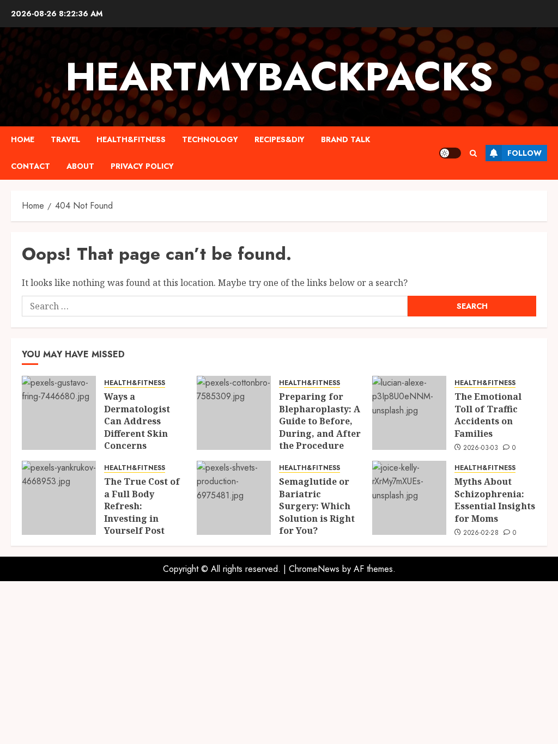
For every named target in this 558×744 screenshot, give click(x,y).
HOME (22, 139)
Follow (524, 153)
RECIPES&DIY (279, 139)
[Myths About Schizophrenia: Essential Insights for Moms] (409, 498)
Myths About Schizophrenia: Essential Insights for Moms (494, 499)
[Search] (473, 153)
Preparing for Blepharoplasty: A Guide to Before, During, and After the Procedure (320, 421)
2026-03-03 (480, 448)
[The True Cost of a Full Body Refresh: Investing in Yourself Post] (59, 498)
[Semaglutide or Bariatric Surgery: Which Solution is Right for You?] (234, 498)
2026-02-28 (481, 533)
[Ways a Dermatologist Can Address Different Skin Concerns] (59, 413)
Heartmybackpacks (279, 76)
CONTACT (30, 166)
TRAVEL (65, 139)
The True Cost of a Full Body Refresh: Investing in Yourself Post (142, 505)
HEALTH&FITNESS (131, 139)
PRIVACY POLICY (142, 166)
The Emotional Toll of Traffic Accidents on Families (487, 415)
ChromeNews (314, 569)
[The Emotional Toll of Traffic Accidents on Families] (409, 413)
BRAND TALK (345, 139)
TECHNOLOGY (210, 139)
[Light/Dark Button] (450, 153)
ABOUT (80, 166)
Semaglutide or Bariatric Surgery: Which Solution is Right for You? (317, 505)
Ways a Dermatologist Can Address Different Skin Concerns (137, 421)
